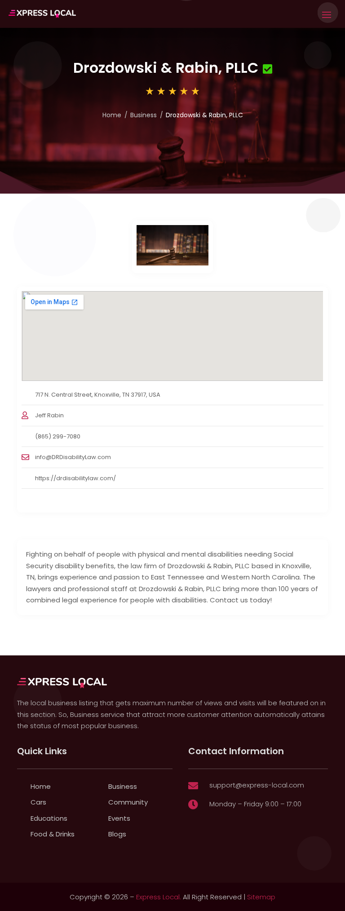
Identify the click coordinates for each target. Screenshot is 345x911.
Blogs (117, 834)
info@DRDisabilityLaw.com (73, 457)
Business (143, 115)
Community (128, 802)
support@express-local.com (256, 785)
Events (119, 818)
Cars (38, 802)
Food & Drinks (53, 834)
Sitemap (261, 897)
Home (111, 115)
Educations (49, 818)
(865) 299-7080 (57, 436)
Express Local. (158, 897)
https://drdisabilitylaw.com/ (75, 478)
